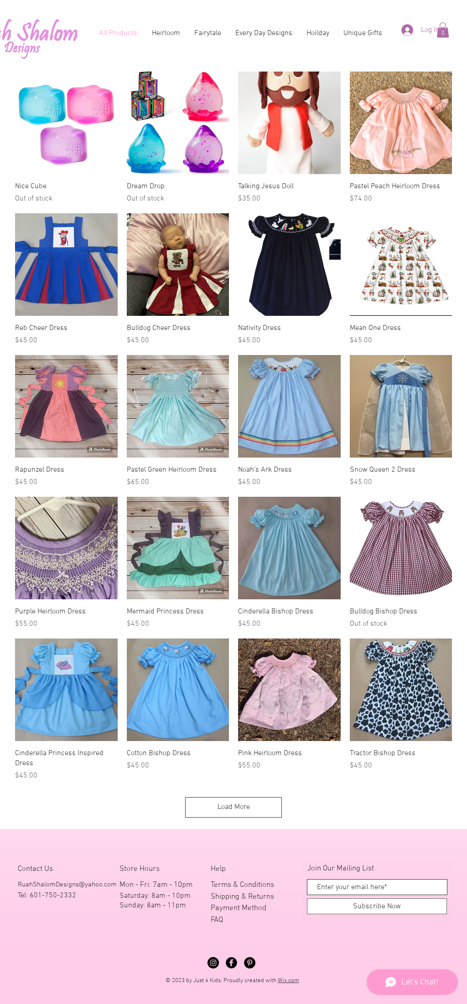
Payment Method (238, 908)
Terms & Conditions (242, 885)
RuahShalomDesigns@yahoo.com (67, 884)
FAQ (217, 920)
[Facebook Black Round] (231, 962)
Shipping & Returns (242, 896)
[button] (442, 29)
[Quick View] (66, 123)
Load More (234, 807)
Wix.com (288, 980)
